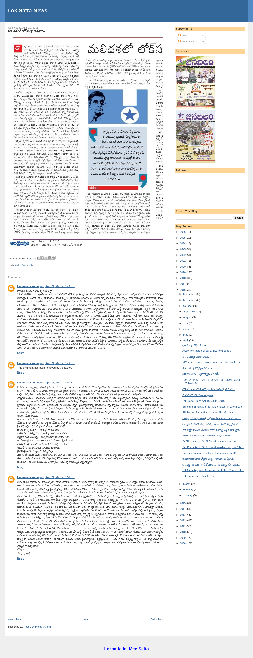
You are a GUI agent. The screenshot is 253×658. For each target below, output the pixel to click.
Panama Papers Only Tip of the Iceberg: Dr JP (209, 453)
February (188, 489)
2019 (183, 272)
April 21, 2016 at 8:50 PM (60, 382)
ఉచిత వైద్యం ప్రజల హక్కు (195, 356)
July (186, 323)
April (186, 340)
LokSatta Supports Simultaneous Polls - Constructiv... (213, 470)
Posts (184, 35)
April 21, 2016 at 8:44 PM (60, 286)
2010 (183, 532)
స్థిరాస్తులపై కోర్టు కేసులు (194, 345)
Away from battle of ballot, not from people (206, 350)
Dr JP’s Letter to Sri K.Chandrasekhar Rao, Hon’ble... (213, 447)
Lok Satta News (27, 11)
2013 (183, 514)
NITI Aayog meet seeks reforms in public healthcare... (213, 362)
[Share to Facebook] (50, 258)
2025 (183, 237)
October (188, 305)
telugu (32, 265)
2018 (183, 278)
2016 (183, 289)
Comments (187, 41)
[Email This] (39, 258)
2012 (183, 520)
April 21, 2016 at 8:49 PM (60, 363)
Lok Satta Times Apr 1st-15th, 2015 (202, 476)
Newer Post (14, 619)
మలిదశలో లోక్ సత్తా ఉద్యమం (26, 31)
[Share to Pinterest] (54, 258)
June (186, 329)
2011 (183, 526)
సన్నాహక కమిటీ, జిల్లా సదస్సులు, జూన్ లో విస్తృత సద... (211, 424)
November (189, 300)
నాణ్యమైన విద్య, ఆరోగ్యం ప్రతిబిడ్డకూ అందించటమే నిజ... (211, 418)
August (187, 317)
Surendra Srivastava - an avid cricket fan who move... (213, 406)
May (186, 334)
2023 (183, 249)
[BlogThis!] (42, 258)
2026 (183, 231)
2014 (183, 508)
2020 (183, 266)
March (187, 483)
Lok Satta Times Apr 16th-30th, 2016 (203, 401)
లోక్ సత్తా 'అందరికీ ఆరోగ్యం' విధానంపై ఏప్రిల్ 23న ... (208, 389)
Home (85, 619)
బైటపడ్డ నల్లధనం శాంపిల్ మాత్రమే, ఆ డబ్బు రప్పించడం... (211, 464)
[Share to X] (46, 258)
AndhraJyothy (21, 265)
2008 (183, 543)
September (189, 311)
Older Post (157, 619)
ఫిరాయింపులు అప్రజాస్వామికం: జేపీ (200, 373)
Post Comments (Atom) (37, 626)
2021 (183, 260)
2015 (183, 503)
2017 (183, 283)
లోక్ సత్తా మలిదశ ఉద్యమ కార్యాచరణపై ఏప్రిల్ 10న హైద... (212, 429)
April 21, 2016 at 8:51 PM (60, 477)
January (188, 495)
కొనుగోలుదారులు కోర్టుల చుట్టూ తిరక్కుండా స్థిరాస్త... (208, 458)
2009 (183, 537)
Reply (20, 352)
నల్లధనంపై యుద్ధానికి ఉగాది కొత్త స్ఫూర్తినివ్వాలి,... (207, 435)
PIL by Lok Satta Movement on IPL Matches (208, 412)
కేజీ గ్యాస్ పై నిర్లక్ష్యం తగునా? (197, 368)
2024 (183, 243)
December (189, 294)
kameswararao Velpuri (30, 286)
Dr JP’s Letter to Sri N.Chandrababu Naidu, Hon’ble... (212, 441)
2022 (183, 255)
